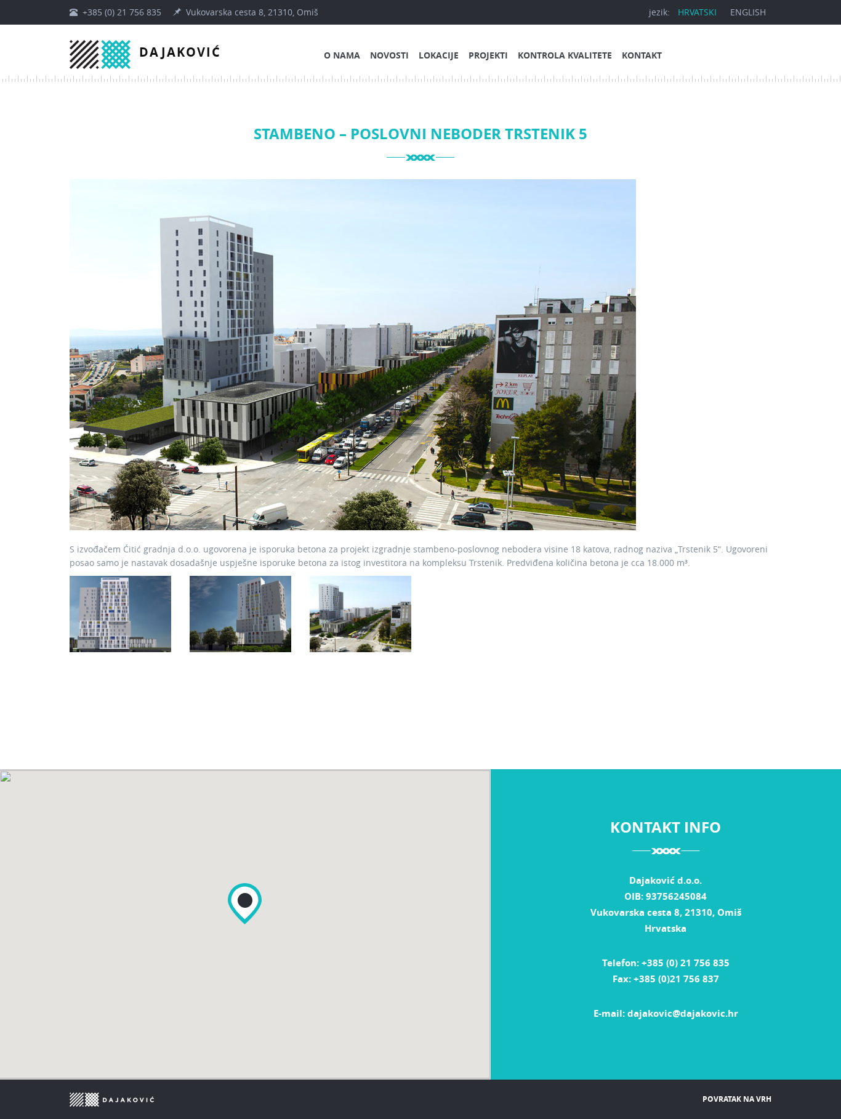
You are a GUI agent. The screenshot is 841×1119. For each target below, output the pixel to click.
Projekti (488, 55)
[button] (245, 903)
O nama (342, 55)
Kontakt (642, 55)
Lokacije (439, 55)
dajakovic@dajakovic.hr (682, 1013)
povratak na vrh (736, 1099)
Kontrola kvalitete (565, 55)
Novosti (389, 55)
